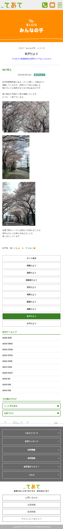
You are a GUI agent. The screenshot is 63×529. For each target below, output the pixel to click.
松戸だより (31, 316)
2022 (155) (7, 361)
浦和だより (31, 273)
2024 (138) (7, 349)
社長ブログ (9, 413)
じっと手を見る (10, 406)
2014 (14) (6, 390)
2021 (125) (7, 367)
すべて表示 (31, 258)
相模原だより (31, 280)
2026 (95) (7, 338)
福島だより (31, 309)
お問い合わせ (31, 497)
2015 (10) (6, 384)
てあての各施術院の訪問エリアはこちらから (32, 58)
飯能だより (31, 301)
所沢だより (31, 287)
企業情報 (31, 504)
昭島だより (31, 265)
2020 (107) (7, 373)
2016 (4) (6, 379)
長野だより (31, 294)
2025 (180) (7, 343)
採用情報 (31, 511)
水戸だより (31, 323)
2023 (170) (7, 355)
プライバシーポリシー (31, 519)
